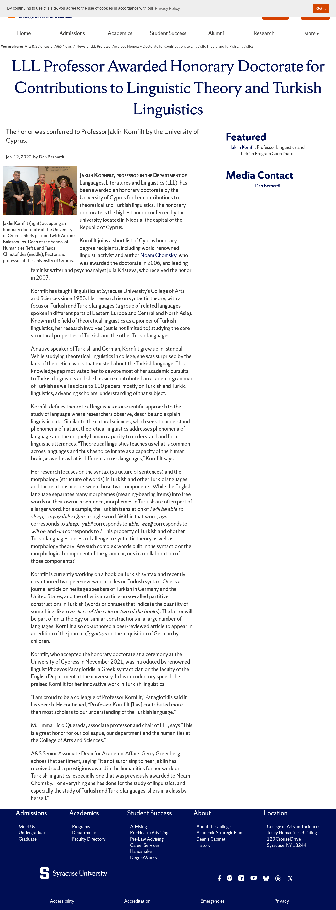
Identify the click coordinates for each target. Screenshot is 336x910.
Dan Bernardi (267, 186)
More (310, 33)
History (203, 845)
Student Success (168, 33)
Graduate (28, 839)
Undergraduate (33, 833)
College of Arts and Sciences (293, 826)
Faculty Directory (89, 839)
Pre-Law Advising (147, 839)
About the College (213, 826)
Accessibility (62, 901)
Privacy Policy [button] (167, 8)
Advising (138, 826)
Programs (81, 826)
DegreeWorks (143, 857)
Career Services (145, 845)
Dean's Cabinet (211, 839)
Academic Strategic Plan (219, 833)
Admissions (72, 33)
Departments (84, 833)
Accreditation (137, 901)
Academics (120, 33)
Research (264, 33)
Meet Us (27, 826)
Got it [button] (321, 8)
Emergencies (212, 901)
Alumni (216, 33)
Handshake (141, 851)
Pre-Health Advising (149, 833)
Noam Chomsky (158, 255)
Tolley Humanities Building (292, 833)
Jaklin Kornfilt (243, 147)
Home (24, 33)
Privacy (282, 901)
